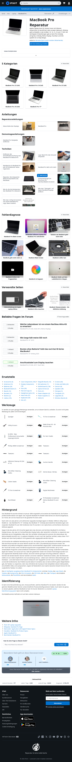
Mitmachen (23, 701)
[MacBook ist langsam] (36, 269)
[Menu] (2, 3)
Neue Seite (66, 63)
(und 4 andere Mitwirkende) (54, 40)
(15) (8, 393)
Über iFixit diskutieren (9, 701)
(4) (43, 389)
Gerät (3, 13)
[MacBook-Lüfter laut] (59, 248)
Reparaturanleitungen (12, 119)
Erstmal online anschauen (55, 707)
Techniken (6, 149)
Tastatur (4, 573)
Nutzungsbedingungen (9, 724)
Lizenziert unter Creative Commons (41, 759)
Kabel (34, 575)
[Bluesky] (61, 737)
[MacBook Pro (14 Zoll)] (36, 76)
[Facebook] (43, 737)
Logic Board (59, 571)
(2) (7, 396)
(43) (25, 398)
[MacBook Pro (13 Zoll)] (12, 76)
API (3, 710)
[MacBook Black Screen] (36, 248)
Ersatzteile (8, 377)
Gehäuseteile (6, 575)
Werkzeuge (8, 405)
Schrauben (27, 573)
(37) (25, 395)
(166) (28, 382)
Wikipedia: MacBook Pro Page (13, 627)
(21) (41, 391)
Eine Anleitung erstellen (40, 44)
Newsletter (5, 707)
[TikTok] (39, 737)
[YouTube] (54, 737)
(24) (61, 384)
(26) (8, 386)
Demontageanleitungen (13, 134)
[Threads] (65, 737)
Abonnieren (58, 703)
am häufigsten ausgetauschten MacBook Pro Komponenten (23, 571)
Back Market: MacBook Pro (12, 635)
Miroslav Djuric (40, 40)
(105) (8, 398)
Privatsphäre (6, 721)
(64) (59, 382)
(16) (7, 391)
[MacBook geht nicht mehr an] (12, 248)
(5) (26, 391)
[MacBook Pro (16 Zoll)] (12, 97)
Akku (45, 573)
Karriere (4, 704)
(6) (8, 382)
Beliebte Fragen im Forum (17, 316)
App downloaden (26, 714)
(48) (59, 389)
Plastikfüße (16, 575)
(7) (10, 389)
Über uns (5, 695)
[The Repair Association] (69, 737)
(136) (44, 386)
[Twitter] (46, 737)
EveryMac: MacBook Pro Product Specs (16, 631)
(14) (44, 382)
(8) (58, 386)
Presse (22, 695)
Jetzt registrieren (45, 9)
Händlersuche (24, 707)
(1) (44, 396)
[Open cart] (64, 3)
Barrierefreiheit (7, 718)
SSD (22, 573)
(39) (24, 388)
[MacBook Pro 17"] (36, 97)
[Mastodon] (58, 737)
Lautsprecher (14, 573)
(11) (43, 384)
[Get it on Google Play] (27, 724)
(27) (23, 400)
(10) (8, 384)
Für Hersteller (24, 710)
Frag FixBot (60, 644)
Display (50, 571)
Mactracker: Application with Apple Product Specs (19, 629)
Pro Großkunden (25, 704)
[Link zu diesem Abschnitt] (1, 510)
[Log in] (69, 3)
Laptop (14, 13)
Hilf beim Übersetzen (9, 737)
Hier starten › (36, 671)
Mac (8, 13)
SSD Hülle (37, 573)
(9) (44, 393)
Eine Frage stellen (64, 317)
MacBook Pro (22, 13)
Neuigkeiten (24, 698)
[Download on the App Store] (27, 718)
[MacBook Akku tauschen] (36, 299)
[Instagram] (50, 737)
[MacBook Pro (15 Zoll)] (59, 76)
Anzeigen (30, 416)
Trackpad (53, 573)
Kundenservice (7, 698)
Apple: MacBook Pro (10, 633)
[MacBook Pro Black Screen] (12, 227)
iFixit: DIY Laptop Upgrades (12, 625)
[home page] (11, 3)
